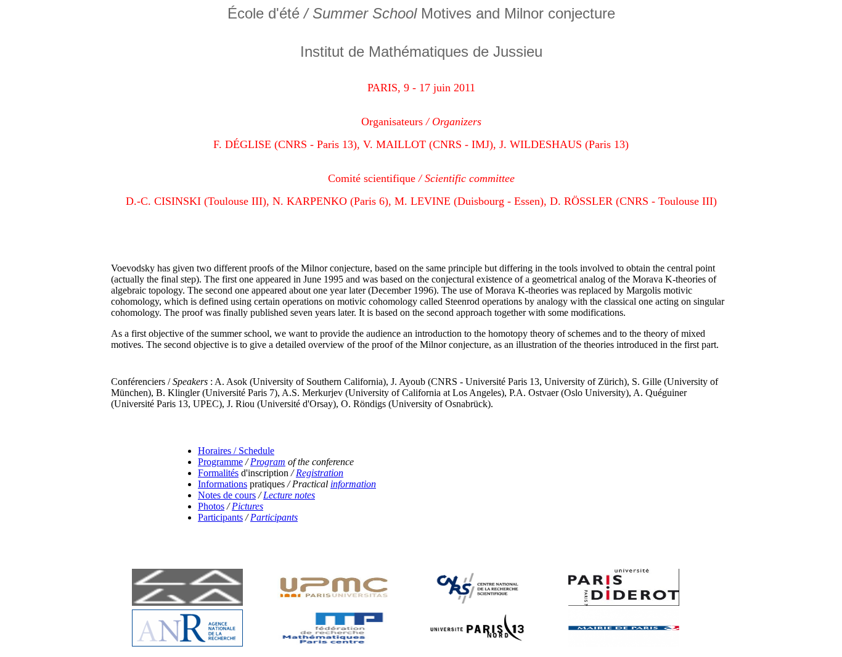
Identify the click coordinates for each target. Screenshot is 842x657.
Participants (220, 517)
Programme (220, 462)
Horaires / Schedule (236, 450)
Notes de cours (227, 495)
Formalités (218, 473)
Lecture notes (289, 495)
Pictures (247, 506)
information (353, 484)
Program (267, 462)
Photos (211, 506)
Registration (319, 473)
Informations (222, 484)
